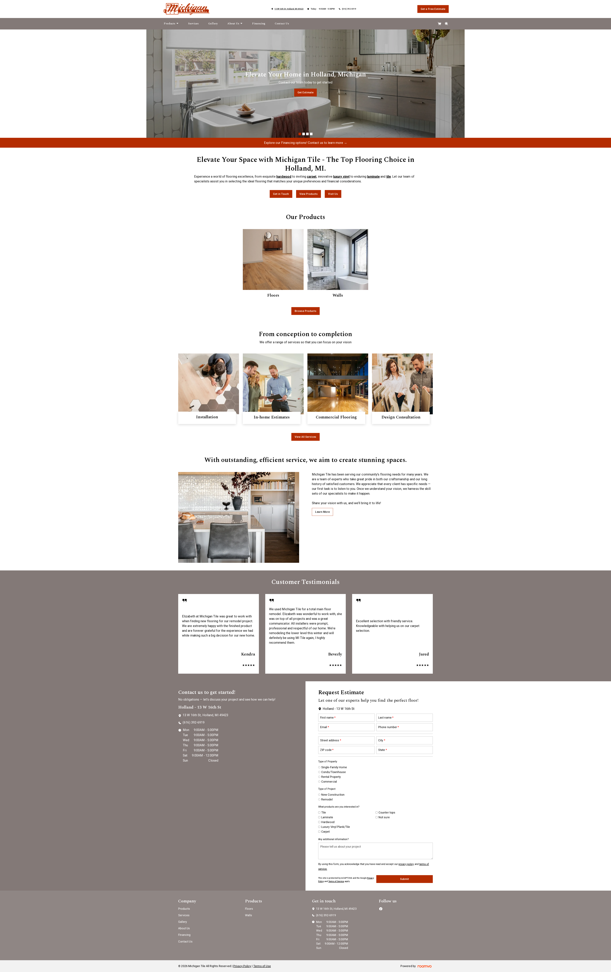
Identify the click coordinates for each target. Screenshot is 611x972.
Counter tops (387, 812)
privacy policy (406, 864)
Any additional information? (333, 839)
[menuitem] (171, 23)
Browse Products (305, 92)
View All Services (305, 436)
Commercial (329, 781)
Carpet (325, 831)
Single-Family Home (334, 767)
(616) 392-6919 (349, 9)
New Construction (333, 794)
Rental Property (331, 776)
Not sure (384, 817)
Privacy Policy (242, 966)
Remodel (327, 799)
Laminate (327, 817)
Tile (323, 812)
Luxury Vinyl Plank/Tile (335, 826)
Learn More (322, 511)
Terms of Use (262, 966)
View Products (308, 193)
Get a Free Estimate (433, 9)
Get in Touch (281, 193)
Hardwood (327, 822)
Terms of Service (336, 881)
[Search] (446, 24)
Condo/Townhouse (333, 772)
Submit (404, 879)
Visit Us (333, 193)
